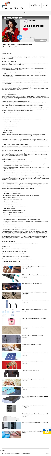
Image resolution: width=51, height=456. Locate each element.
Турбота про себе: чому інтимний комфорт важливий (33, 379)
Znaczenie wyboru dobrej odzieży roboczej (30, 370)
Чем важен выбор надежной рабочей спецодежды (32, 335)
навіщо (13, 263)
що (27, 263)
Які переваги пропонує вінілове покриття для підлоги (33, 326)
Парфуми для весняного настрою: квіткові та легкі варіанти (34, 318)
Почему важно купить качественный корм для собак (32, 361)
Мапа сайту (2, 450)
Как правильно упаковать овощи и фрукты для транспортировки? (35, 300)
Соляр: (21, 263)
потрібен (17, 263)
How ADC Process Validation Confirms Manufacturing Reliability (34, 309)
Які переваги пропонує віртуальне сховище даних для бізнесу (34, 387)
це (25, 263)
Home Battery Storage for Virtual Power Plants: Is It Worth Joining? (35, 422)
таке (24, 263)
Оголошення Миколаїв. (16, 453)
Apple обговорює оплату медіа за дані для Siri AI (32, 283)
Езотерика (5, 46)
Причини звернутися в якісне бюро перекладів (31, 344)
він (6, 263)
